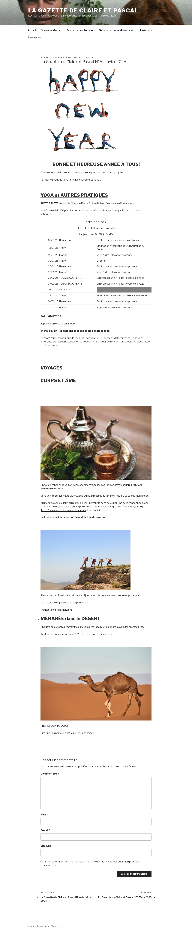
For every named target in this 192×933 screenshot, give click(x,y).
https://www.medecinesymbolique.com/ (63, 510)
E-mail (45, 830)
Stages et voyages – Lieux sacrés (117, 30)
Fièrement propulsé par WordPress (45, 926)
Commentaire (49, 773)
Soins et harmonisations (80, 30)
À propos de (34, 37)
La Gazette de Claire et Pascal (83, 10)
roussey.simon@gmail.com (57, 609)
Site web (45, 845)
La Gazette (146, 30)
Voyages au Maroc (51, 30)
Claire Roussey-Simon (79, 57)
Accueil (32, 30)
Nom (44, 814)
